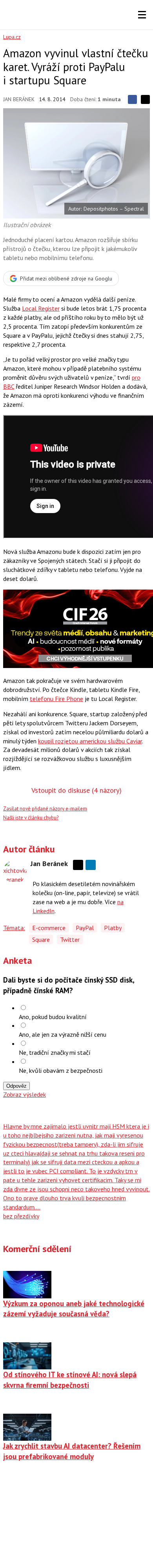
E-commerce (49, 928)
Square (41, 939)
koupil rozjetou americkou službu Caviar (90, 741)
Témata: (14, 928)
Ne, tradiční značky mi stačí (55, 1052)
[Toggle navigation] (142, 15)
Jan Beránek (19, 99)
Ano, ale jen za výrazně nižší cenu (62, 1034)
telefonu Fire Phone (56, 699)
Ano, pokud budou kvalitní (53, 1017)
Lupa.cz (12, 36)
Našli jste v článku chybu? (30, 817)
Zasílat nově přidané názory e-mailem (45, 808)
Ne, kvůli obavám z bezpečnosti (60, 1070)
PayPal (85, 928)
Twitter (70, 939)
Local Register (41, 308)
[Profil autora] (15, 871)
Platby (113, 928)
